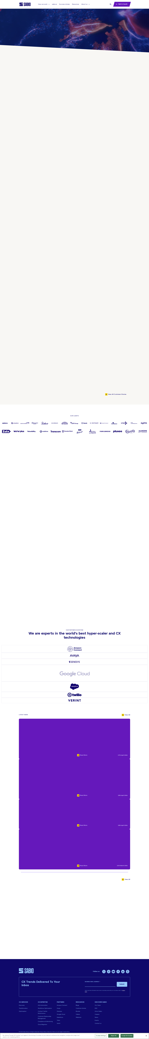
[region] (74, 1036)
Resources (75, 4)
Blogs (77, 1005)
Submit (122, 984)
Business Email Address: (92, 981)
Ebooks (78, 1011)
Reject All (113, 1035)
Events (97, 1020)
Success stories (64, 4)
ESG (96, 1008)
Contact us (98, 1023)
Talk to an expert (87, 490)
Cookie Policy (66, 1031)
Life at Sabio (98, 1011)
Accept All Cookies (126, 1035)
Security (49, 1031)
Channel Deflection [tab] (37, 490)
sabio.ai (54, 4)
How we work (42, 4)
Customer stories (81, 1008)
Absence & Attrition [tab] (37, 504)
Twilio (58, 1020)
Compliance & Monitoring (45, 1021)
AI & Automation (42, 1005)
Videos (78, 1014)
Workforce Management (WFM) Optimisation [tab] (47, 499)
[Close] (146, 1036)
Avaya (58, 1008)
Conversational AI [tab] (35, 476)
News (96, 1017)
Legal (61, 1031)
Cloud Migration (42, 1024)
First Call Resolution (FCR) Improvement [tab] (44, 495)
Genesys (59, 1011)
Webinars (78, 1017)
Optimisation (22, 1011)
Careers (97, 1014)
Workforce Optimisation (45, 1008)
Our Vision (98, 1005)
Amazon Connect (62, 1005)
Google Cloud (61, 1014)
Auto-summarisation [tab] (37, 485)
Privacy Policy (43, 1031)
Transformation (23, 1008)
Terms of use (55, 1031)
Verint (58, 1023)
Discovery (22, 1005)
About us (84, 4)
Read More (83, 755)
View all (127, 715)
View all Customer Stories (117, 394)
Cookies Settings (101, 1035)
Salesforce (60, 1017)
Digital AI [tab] (33, 481)
